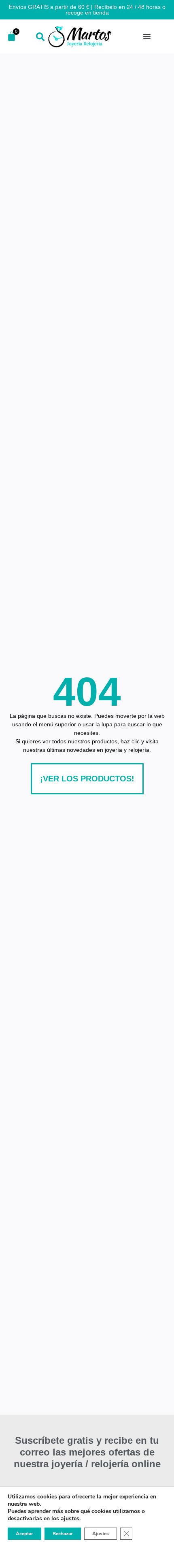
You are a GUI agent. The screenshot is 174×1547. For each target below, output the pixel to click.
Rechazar (63, 1533)
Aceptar (24, 1533)
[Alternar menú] (147, 36)
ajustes (70, 1518)
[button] (40, 37)
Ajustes (100, 1533)
